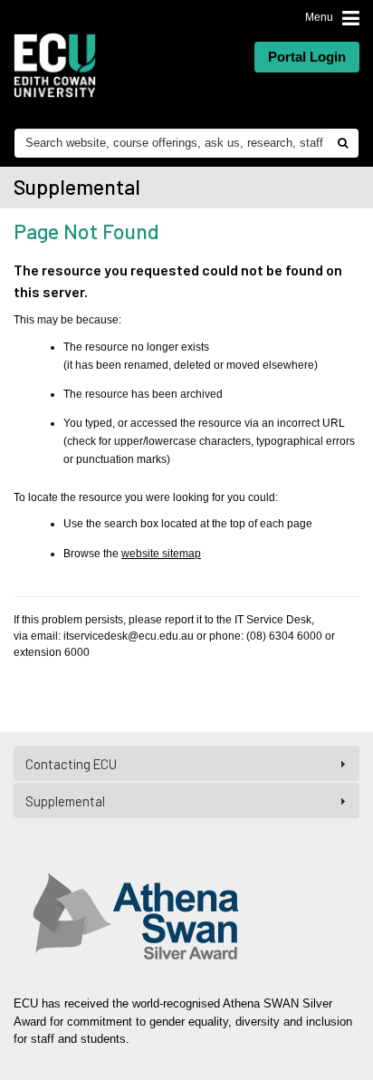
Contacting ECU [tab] (71, 764)
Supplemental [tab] (65, 801)
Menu (319, 17)
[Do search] (342, 143)
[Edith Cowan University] (55, 65)
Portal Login (307, 56)
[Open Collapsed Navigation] (350, 17)
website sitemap (161, 553)
